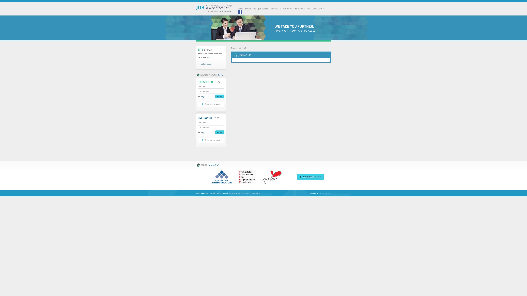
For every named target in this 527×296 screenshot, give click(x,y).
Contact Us (318, 9)
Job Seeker (263, 9)
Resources (299, 9)
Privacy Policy (255, 193)
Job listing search (207, 64)
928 (208, 58)
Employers (250, 9)
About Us (287, 9)
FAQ (308, 9)
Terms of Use (243, 193)
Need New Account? (212, 104)
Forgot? (203, 96)
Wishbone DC (325, 193)
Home (240, 9)
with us (312, 176)
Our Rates (276, 9)
